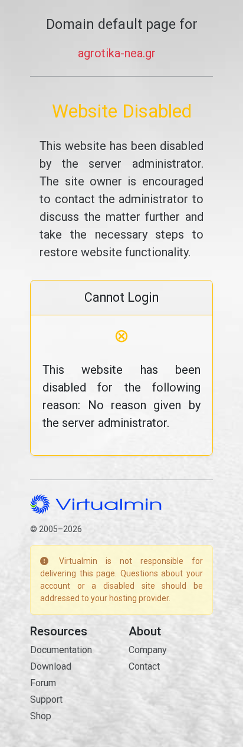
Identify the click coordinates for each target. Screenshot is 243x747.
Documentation (61, 649)
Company (148, 649)
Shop (40, 716)
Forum (43, 683)
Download (50, 666)
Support (46, 699)
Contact (144, 666)
